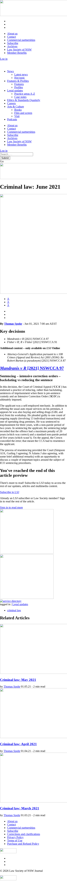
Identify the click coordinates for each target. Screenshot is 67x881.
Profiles (18, 87)
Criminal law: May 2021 (18, 680)
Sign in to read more (11, 507)
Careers (11, 103)
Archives (12, 46)
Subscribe (12, 43)
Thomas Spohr (13, 323)
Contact (11, 36)
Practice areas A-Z (24, 93)
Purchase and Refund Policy (23, 843)
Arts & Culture (15, 106)
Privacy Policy (15, 837)
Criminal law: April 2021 (18, 744)
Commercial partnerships (21, 39)
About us (12, 33)
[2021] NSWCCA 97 (32, 368)
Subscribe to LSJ (9, 492)
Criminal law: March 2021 (19, 808)
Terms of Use (14, 840)
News (10, 71)
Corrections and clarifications (23, 834)
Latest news (21, 74)
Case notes (20, 96)
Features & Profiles (18, 80)
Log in (4, 58)
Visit (16, 116)
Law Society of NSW (19, 49)
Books (18, 109)
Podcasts (12, 119)
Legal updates (15, 90)
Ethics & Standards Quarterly (23, 100)
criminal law (14, 610)
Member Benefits (17, 52)
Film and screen (23, 112)
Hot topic (19, 77)
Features (19, 84)
